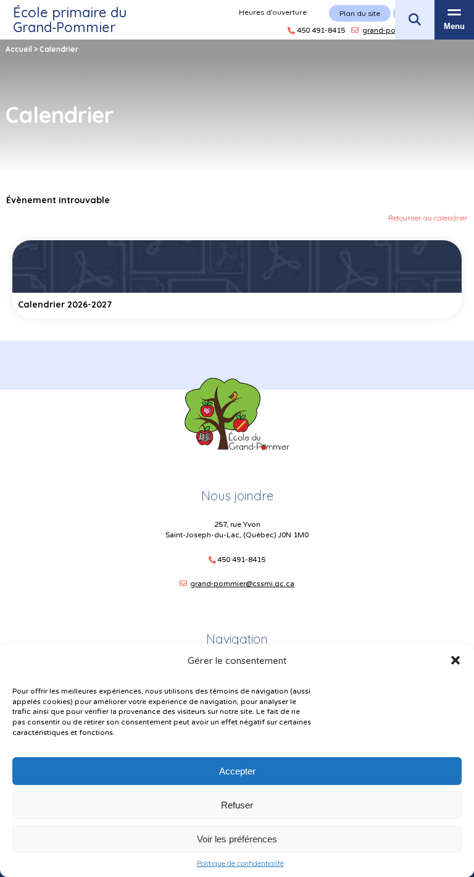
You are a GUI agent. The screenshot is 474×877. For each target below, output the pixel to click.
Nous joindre (237, 495)
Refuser (237, 805)
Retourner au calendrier (428, 217)
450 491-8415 (241, 560)
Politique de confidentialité (240, 863)
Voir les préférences (237, 839)
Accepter (237, 771)
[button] (455, 660)
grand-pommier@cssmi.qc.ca (242, 583)
